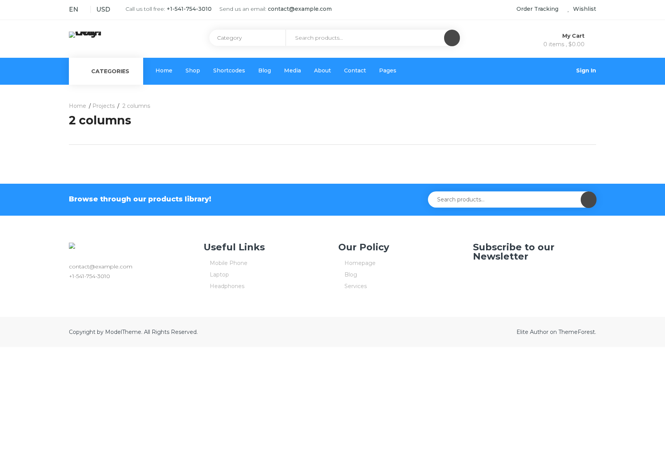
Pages (387, 70)
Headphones (227, 286)
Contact (355, 70)
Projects (103, 105)
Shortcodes (229, 70)
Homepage (360, 263)
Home (163, 70)
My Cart (574, 35)
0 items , (564, 44)
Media (292, 70)
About (322, 70)
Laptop (219, 274)
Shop (192, 70)
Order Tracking (537, 8)
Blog (264, 70)
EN (73, 9)
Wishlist (583, 8)
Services (355, 286)
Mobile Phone (228, 263)
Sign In (586, 70)
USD (103, 9)
